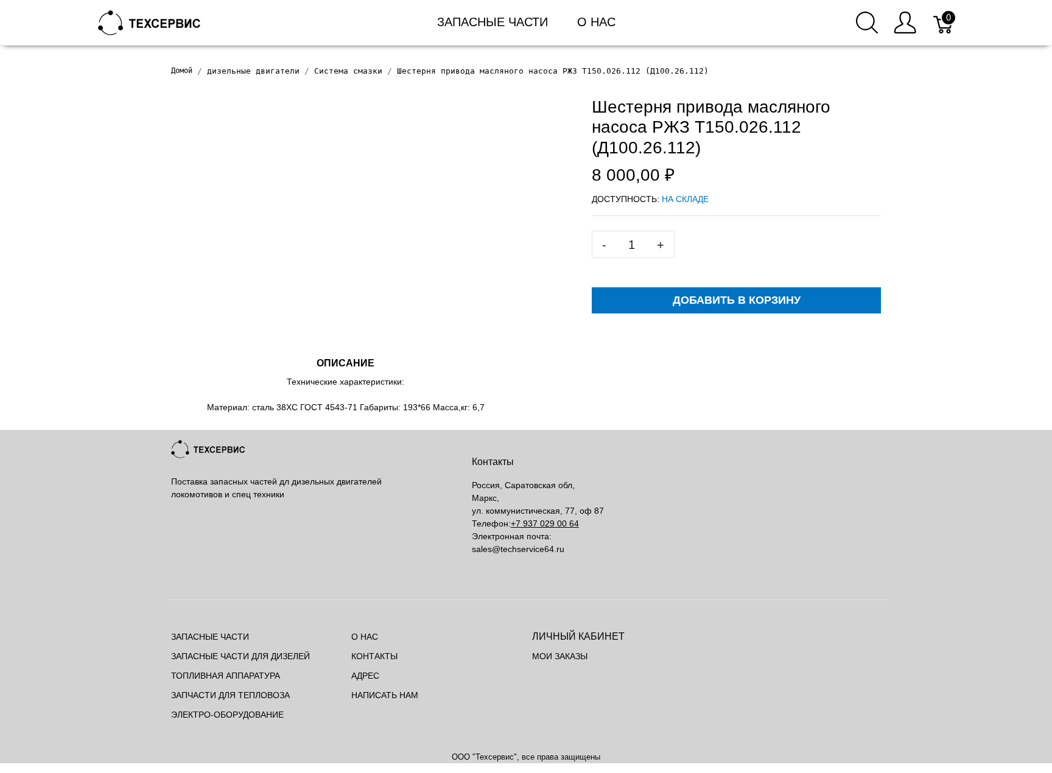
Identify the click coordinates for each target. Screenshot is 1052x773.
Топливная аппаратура (225, 675)
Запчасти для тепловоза (230, 695)
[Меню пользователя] (904, 22)
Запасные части (492, 22)
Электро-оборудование (227, 714)
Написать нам (384, 695)
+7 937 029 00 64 (545, 523)
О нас (596, 22)
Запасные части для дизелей (240, 656)
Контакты (374, 656)
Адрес (365, 675)
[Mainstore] (149, 21)
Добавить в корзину (737, 300)
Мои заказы (559, 656)
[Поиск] (867, 22)
